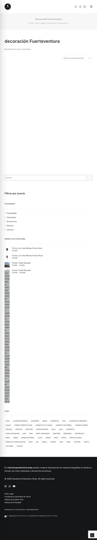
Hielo (54, 429)
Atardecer (55, 421)
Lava (24, 433)
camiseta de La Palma (43, 425)
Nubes (15, 438)
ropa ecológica (76, 438)
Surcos (53, 442)
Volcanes (9, 446)
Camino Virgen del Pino (23, 425)
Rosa (31, 442)
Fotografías (12, 213)
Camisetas (11, 217)
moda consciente (43, 433)
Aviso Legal (9, 494)
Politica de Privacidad (13, 502)
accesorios (36, 471)
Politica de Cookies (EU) (14, 500)
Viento (86, 442)
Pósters (10, 225)
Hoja (61, 429)
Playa (40, 438)
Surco (44, 442)
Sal (37, 442)
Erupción (29, 429)
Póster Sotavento (48, 157)
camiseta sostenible (64, 425)
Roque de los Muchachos (15, 442)
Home (31, 23)
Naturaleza (79, 433)
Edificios (19, 429)
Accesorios (12, 221)
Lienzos (10, 229)
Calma (8, 425)
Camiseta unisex (81, 425)
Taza (61, 442)
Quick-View (89, 68)
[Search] (74, 6)
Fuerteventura (42, 429)
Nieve (8, 438)
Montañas (67, 433)
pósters (86, 467)
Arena (44, 421)
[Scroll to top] (92, 535)
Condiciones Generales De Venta (18, 497)
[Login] (79, 6)
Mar (31, 433)
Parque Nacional (27, 438)
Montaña (56, 433)
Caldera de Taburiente (78, 421)
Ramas (48, 438)
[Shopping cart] (83, 6)
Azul (64, 421)
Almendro (35, 421)
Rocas (64, 438)
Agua (8, 421)
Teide (68, 442)
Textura (77, 442)
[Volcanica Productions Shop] (8, 6)
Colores (9, 429)
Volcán (19, 446)
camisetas (24, 471)
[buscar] (88, 178)
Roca (56, 438)
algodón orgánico (20, 421)
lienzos (8, 471)
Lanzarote (70, 429)
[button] (91, 6)
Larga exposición (12, 433)
